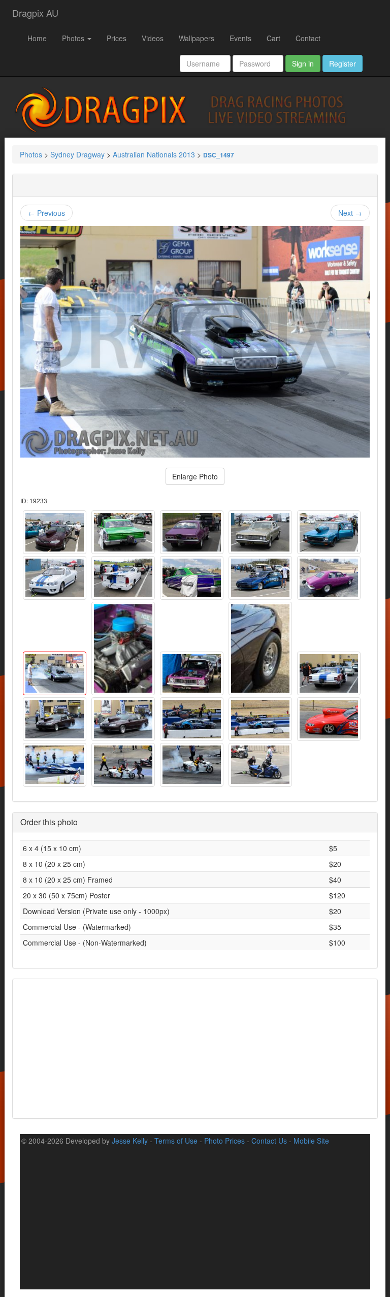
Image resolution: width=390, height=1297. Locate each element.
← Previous (46, 213)
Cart (273, 38)
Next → (350, 213)
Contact (308, 38)
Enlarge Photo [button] (195, 476)
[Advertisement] (195, 1048)
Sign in (303, 63)
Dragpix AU (35, 12)
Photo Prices (224, 1141)
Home (37, 38)
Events (240, 38)
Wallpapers (196, 38)
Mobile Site (311, 1141)
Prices (116, 38)
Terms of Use (176, 1141)
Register (342, 63)
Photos (74, 38)
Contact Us (269, 1141)
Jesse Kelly (130, 1141)
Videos (153, 38)
